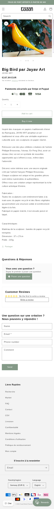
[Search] (50, 16)
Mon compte (10, 451)
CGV (7, 415)
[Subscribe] (46, 468)
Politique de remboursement (18, 445)
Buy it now (27, 121)
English (38, 485)
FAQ (7, 403)
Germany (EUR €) (17, 485)
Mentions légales (13, 433)
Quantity (5, 99)
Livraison (9, 421)
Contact (8, 409)
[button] (3, 9)
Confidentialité (11, 427)
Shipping (15, 80)
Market (8, 398)
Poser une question (20, 276)
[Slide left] (21, 61)
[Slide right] (33, 61)
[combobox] (27, 16)
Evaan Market (24, 504)
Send (9, 367)
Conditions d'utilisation (15, 439)
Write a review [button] (27, 300)
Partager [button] (9, 246)
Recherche (10, 392)
